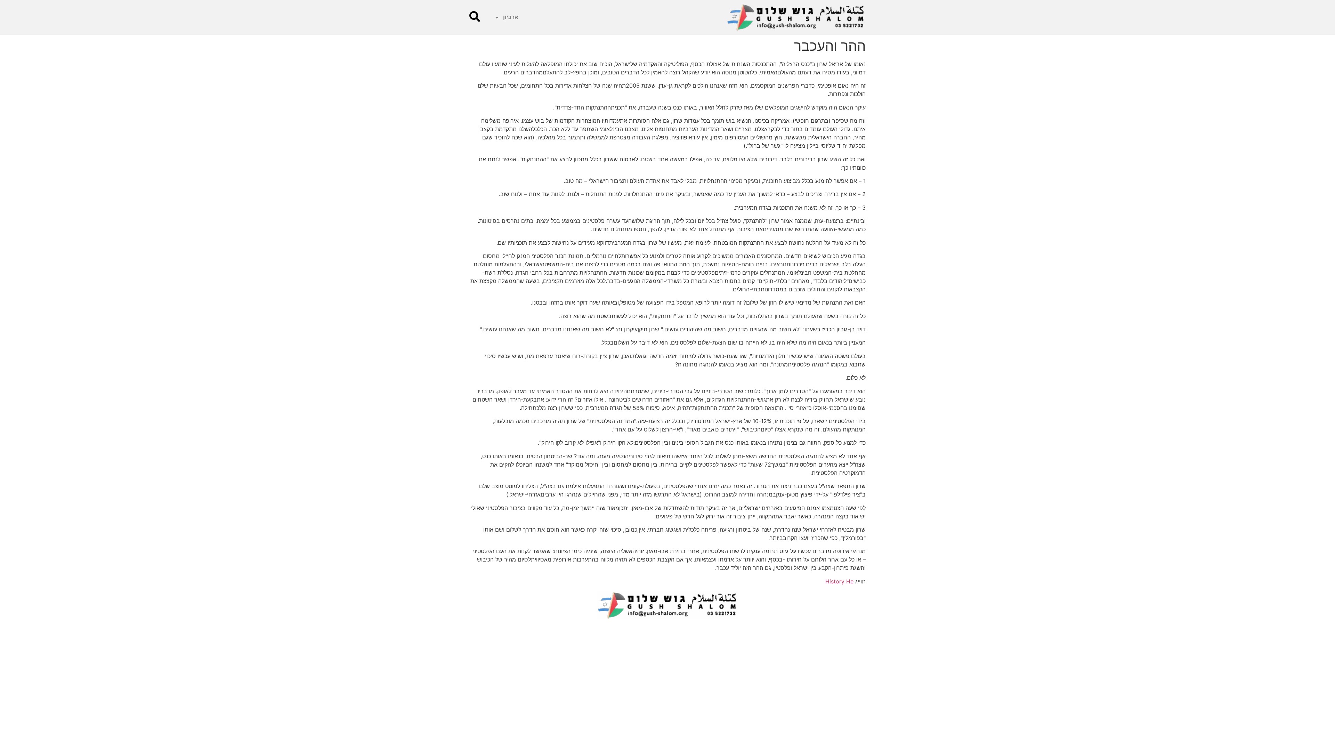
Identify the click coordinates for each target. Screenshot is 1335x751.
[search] (474, 16)
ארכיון (510, 17)
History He (839, 581)
